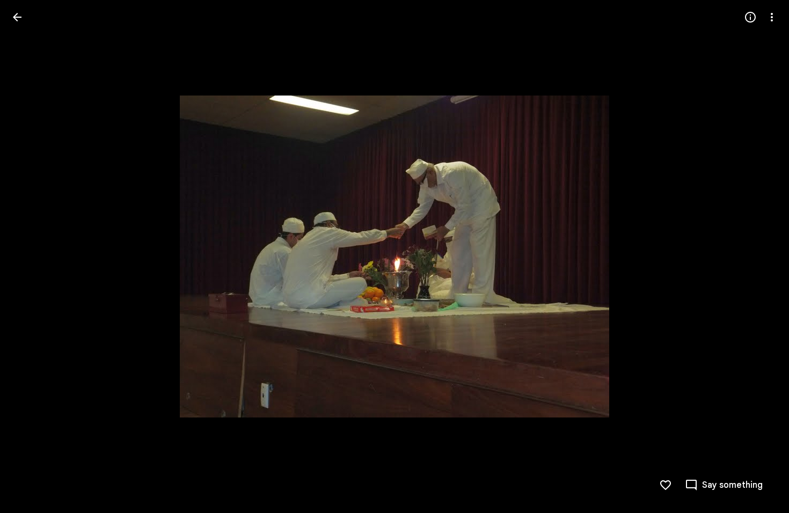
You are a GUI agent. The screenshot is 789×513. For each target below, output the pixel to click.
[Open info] (750, 17)
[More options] (772, 17)
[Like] (665, 485)
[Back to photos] (17, 17)
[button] (30, 256)
